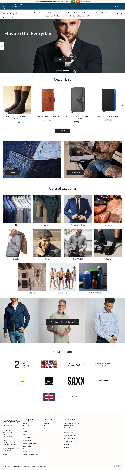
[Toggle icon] (117, 14)
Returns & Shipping (70, 438)
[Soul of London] (49, 397)
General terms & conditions (69, 429)
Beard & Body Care (102, 13)
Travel (68, 16)
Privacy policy (68, 433)
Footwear (60, 16)
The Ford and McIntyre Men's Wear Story (71, 424)
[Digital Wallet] (119, 466)
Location (67, 447)
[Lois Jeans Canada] (22, 381)
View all (62, 130)
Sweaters (68, 13)
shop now (62, 59)
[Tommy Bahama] (76, 397)
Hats (47, 259)
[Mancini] (49, 381)
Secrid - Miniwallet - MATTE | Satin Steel (77, 117)
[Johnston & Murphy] (103, 364)
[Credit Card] (114, 466)
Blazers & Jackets (40, 13)
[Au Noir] (76, 364)
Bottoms (47, 225)
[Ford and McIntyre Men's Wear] (11, 14)
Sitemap (66, 444)
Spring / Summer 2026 (81, 16)
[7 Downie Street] (49, 364)
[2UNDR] (22, 364)
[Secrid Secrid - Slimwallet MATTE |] (108, 100)
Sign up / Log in (118, 6)
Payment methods (70, 436)
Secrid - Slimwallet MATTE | (108, 116)
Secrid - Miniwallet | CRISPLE (47, 116)
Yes (73, 1)
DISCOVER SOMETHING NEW (63, 322)
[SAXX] (76, 381)
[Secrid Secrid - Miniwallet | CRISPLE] (47, 100)
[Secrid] (103, 381)
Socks (60, 13)
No (78, 1)
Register (46, 423)
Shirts (16, 225)
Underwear (78, 13)
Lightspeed (41, 466)
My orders (46, 426)
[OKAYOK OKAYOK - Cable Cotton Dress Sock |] (17, 100)
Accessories (31, 293)
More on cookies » (86, 1)
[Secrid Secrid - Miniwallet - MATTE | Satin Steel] (78, 100)
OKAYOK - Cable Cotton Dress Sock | (17, 117)
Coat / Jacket (50, 16)
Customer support (70, 441)
